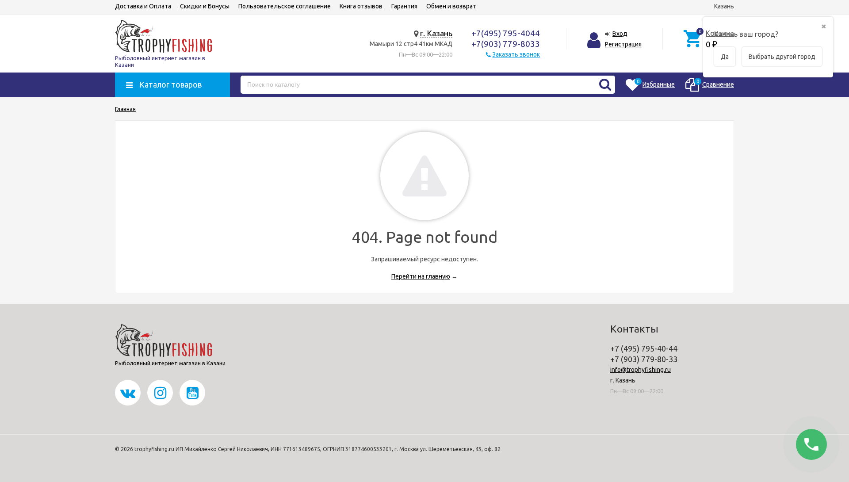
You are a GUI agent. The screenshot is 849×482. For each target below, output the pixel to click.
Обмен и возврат (451, 6)
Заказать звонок (516, 54)
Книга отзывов (361, 6)
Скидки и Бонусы (204, 6)
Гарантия (404, 6)
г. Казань (436, 33)
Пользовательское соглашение (284, 6)
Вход (619, 33)
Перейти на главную (420, 276)
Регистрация (623, 44)
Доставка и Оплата (143, 6)
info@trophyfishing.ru (640, 369)
